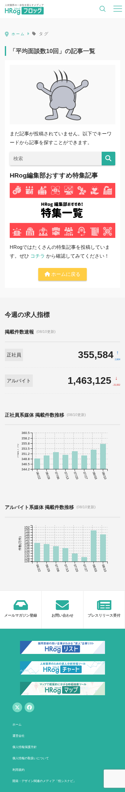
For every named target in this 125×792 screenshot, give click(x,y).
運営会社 (18, 735)
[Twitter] (17, 707)
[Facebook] (29, 707)
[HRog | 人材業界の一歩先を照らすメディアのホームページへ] (24, 9)
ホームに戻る (65, 274)
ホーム (17, 724)
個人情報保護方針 (24, 747)
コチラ (37, 256)
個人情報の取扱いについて (30, 758)
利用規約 (18, 769)
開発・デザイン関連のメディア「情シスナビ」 (44, 781)
